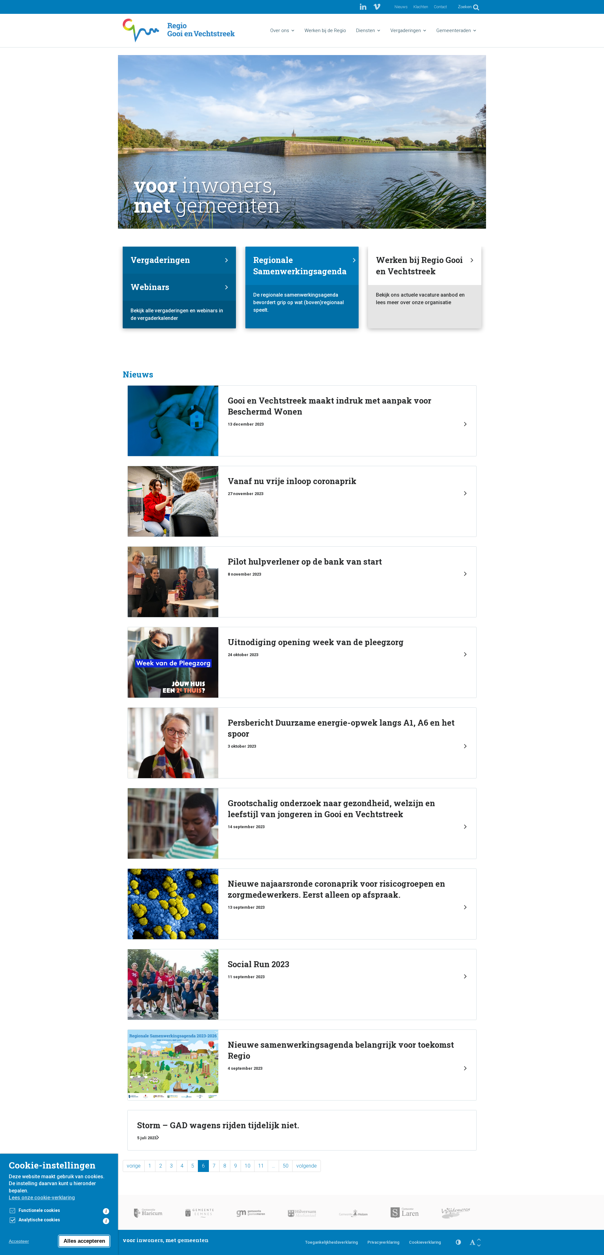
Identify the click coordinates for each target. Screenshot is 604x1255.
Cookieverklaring (425, 1242)
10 (247, 1166)
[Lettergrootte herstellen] (472, 1242)
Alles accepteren (84, 1241)
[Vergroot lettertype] (479, 1239)
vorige (134, 1166)
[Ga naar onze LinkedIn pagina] (364, 7)
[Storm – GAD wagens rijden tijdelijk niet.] (302, 1130)
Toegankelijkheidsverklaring (331, 1242)
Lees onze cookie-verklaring (42, 1198)
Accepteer (19, 1241)
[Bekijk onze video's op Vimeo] (377, 7)
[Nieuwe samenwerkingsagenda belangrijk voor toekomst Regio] (302, 1065)
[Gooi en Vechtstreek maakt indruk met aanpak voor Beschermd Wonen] (302, 421)
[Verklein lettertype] (479, 1245)
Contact (440, 6)
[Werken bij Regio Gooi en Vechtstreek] (424, 287)
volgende (306, 1166)
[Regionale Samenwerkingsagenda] (302, 287)
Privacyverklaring (383, 1242)
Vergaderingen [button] (405, 30)
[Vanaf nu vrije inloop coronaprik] (302, 501)
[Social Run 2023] (302, 984)
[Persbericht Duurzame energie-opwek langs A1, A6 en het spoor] (302, 743)
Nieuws (401, 6)
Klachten (420, 6)
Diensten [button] (365, 30)
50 (285, 1166)
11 (261, 1166)
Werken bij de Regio (325, 30)
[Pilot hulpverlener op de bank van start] (302, 582)
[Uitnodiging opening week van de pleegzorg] (302, 662)
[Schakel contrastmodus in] (458, 1242)
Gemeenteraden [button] (453, 30)
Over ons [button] (279, 30)
